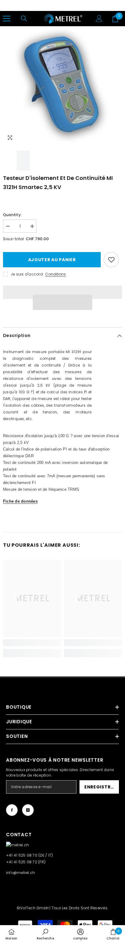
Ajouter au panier (52, 260)
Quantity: (12, 214)
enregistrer (100, 787)
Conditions (55, 274)
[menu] (6, 18)
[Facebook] (12, 810)
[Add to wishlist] (111, 259)
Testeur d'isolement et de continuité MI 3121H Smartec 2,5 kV (58, 182)
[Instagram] (28, 810)
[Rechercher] (24, 18)
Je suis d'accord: (27, 274)
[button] (62, 302)
